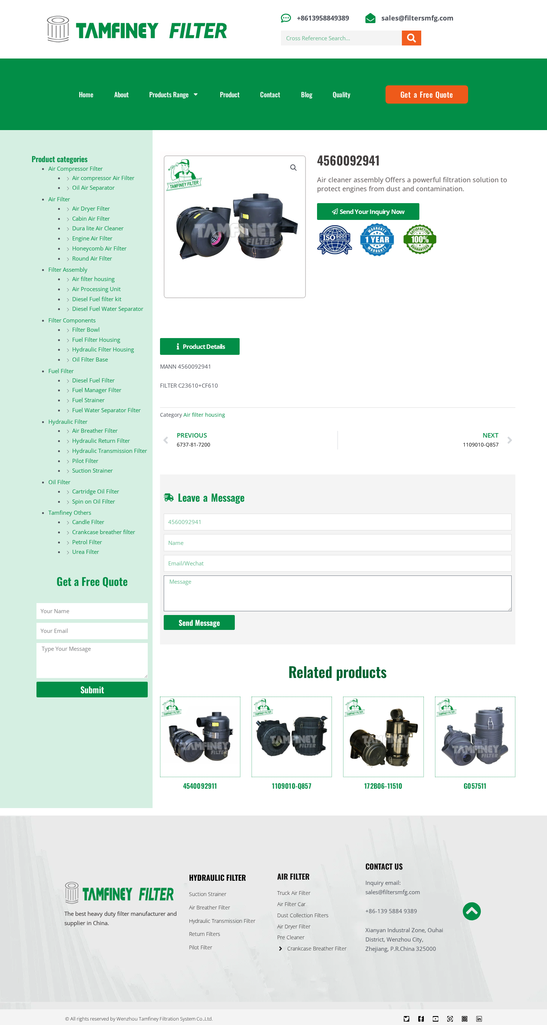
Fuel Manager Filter (96, 390)
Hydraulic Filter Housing (103, 349)
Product (230, 94)
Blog (306, 94)
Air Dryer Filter (91, 208)
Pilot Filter (85, 460)
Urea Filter (85, 551)
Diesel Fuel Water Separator (107, 308)
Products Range (169, 94)
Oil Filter (59, 482)
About (121, 94)
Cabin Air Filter (91, 218)
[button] (293, 167)
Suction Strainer (92, 470)
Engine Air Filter (92, 238)
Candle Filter (88, 522)
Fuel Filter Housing (96, 339)
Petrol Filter (87, 542)
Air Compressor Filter (75, 168)
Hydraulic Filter (67, 421)
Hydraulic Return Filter (101, 440)
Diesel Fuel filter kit (96, 299)
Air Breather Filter (95, 430)
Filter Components (72, 320)
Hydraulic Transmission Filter (109, 450)
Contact (270, 94)
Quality (341, 94)
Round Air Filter (92, 258)
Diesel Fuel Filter (93, 380)
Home (86, 94)
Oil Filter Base (90, 359)
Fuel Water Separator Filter (106, 410)
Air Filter (59, 199)
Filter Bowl (86, 329)
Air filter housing (93, 279)
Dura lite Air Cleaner (98, 228)
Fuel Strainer (88, 400)
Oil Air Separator (93, 187)
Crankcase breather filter (103, 532)
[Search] (412, 38)
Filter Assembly (67, 269)
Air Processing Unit (96, 289)
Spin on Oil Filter (93, 501)
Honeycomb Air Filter (99, 248)
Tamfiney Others (69, 512)
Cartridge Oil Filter (95, 491)
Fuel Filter (61, 371)
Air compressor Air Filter (103, 178)
